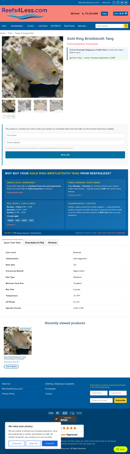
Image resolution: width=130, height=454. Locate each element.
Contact (48, 394)
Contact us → (12, 225)
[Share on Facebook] (4, 116)
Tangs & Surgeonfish (24, 33)
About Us (106, 3)
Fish (4, 26)
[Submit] (126, 26)
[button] (104, 14)
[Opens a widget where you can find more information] (120, 449)
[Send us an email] (126, 2)
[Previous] (6, 67)
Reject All (33, 443)
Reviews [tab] (52, 243)
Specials (82, 26)
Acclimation (50, 389)
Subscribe (120, 400)
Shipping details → (75, 195)
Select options (11, 366)
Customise (16, 443)
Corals (30, 26)
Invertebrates (16, 26)
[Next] (58, 67)
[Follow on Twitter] (122, 2)
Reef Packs (69, 26)
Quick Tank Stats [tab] (12, 243)
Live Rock (42, 26)
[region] (33, 435)
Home (2, 33)
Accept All (50, 443)
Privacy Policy (8, 394)
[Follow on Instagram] (118, 2)
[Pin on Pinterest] (13, 116)
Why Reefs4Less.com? (88, 3)
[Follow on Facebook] (114, 2)
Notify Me (65, 155)
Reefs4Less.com (62, 448)
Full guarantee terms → (16, 192)
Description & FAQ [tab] (34, 243)
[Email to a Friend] (9, 116)
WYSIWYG (56, 26)
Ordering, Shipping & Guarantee (59, 384)
